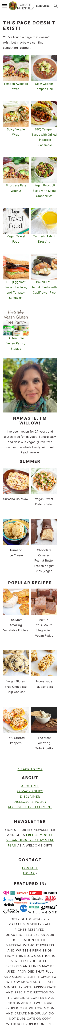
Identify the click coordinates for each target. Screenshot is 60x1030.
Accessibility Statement (30, 807)
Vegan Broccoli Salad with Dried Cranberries (44, 191)
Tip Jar (29, 873)
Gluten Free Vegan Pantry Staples (15, 343)
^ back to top (30, 769)
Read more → (30, 452)
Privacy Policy (30, 791)
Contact (30, 868)
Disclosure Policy (30, 802)
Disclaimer (30, 796)
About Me (30, 786)
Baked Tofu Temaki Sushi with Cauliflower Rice (44, 287)
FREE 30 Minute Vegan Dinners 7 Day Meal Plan (30, 840)
